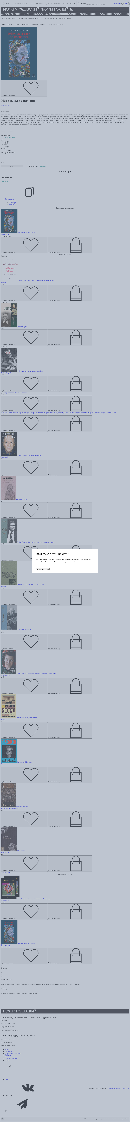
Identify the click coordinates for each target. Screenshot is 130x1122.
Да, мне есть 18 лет (42, 569)
